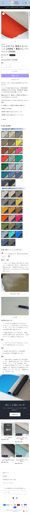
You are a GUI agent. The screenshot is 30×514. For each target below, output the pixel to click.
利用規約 (5, 476)
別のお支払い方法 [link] (15, 79)
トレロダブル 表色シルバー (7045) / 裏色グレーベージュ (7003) (22, 438)
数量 (2, 63)
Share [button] (4, 119)
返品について (6, 473)
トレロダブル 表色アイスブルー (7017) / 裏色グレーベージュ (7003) (22, 460)
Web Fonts (15, 511)
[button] (3, 3)
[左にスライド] (11, 41)
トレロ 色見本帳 (8, 437)
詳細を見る (15, 414)
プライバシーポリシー (8, 483)
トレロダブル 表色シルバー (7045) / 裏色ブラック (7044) (8, 460)
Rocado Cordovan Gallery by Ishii (17, 510)
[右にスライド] (18, 41)
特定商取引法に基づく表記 (9, 479)
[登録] (24, 492)
